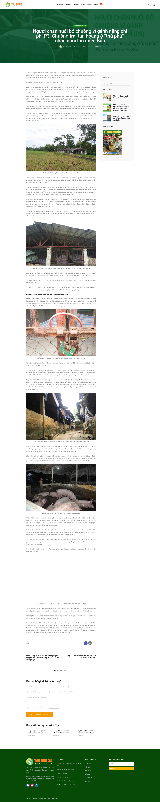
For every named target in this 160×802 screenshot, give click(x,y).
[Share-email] (89, 47)
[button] (91, 47)
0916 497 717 (61, 781)
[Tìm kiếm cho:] (116, 83)
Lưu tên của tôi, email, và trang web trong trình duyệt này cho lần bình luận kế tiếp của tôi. (51, 692)
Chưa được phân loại (80, 25)
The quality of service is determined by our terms (61, 732)
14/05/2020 (80, 735)
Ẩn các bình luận (60, 670)
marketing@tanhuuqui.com (65, 769)
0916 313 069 (61, 785)
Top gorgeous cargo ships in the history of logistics (37, 732)
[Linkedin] (36, 785)
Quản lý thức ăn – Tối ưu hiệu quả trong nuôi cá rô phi (121, 118)
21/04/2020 (31, 735)
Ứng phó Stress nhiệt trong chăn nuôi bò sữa (121, 97)
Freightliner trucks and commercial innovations (85, 732)
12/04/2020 (55, 735)
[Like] (28, 643)
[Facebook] (86, 643)
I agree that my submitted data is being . (44, 708)
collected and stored (54, 708)
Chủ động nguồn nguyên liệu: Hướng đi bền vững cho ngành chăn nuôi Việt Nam (121, 107)
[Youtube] (32, 785)
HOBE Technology (52, 798)
